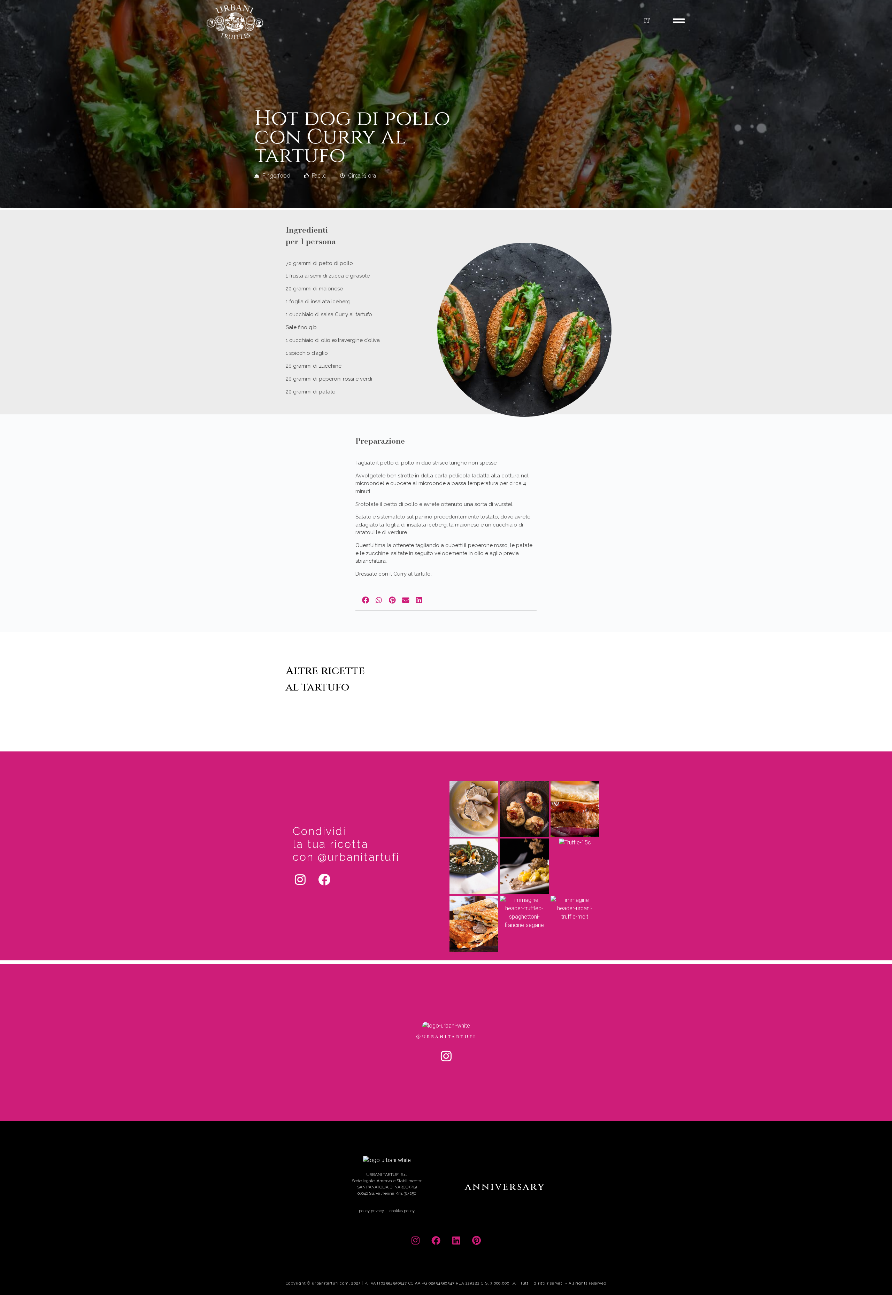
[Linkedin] (456, 1240)
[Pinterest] (476, 1240)
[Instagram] (300, 879)
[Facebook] (324, 879)
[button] (365, 600)
